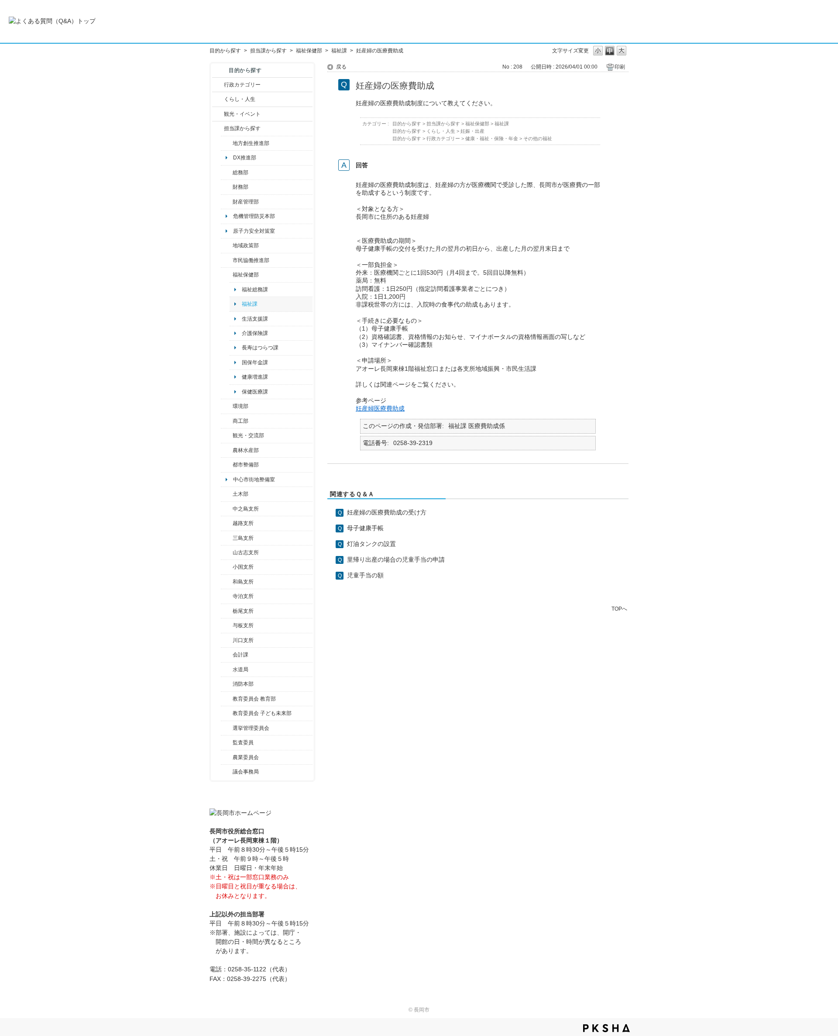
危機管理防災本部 (254, 216)
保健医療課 (255, 392)
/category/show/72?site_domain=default (226, 187)
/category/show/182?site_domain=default (226, 465)
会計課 (240, 655)
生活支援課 (255, 319)
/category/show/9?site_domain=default (218, 128)
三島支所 (243, 538)
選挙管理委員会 (251, 728)
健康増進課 (255, 377)
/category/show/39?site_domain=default (226, 699)
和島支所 (243, 582)
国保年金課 (255, 362)
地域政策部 (246, 245)
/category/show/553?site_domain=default (226, 202)
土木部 (240, 494)
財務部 (240, 187)
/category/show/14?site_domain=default (226, 275)
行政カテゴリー (242, 85)
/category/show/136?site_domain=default (226, 625)
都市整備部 (246, 465)
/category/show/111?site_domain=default (226, 728)
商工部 (240, 421)
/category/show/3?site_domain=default (218, 85)
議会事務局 (246, 772)
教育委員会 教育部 (254, 699)
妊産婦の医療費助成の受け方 (386, 512)
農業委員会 (246, 757)
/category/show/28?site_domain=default (226, 494)
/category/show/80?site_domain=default (226, 611)
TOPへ (619, 608)
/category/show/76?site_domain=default (226, 450)
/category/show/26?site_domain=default (226, 260)
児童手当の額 (365, 575)
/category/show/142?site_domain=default (226, 523)
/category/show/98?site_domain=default (226, 552)
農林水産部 (246, 450)
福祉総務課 (255, 290)
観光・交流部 (248, 435)
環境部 (240, 406)
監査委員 (243, 742)
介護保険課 (255, 333)
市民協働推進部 (251, 260)
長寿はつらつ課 (260, 348)
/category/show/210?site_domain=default (226, 655)
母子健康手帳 (365, 528)
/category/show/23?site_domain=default (226, 406)
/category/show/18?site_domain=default (218, 114)
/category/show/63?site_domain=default (226, 596)
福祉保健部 (309, 51)
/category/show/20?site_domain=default (226, 435)
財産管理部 (246, 202)
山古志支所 (246, 552)
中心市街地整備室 (254, 480)
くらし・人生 (239, 99)
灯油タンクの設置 (371, 543)
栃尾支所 (243, 611)
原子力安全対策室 (254, 231)
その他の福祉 (537, 138)
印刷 (620, 67)
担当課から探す (268, 51)
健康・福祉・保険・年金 (491, 138)
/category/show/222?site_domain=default (226, 757)
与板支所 (243, 625)
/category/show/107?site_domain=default (226, 509)
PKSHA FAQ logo (606, 1028)
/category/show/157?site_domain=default (226, 772)
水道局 (240, 669)
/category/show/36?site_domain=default (226, 421)
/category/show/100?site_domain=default (226, 143)
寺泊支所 (243, 596)
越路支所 (243, 523)
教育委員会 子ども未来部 (262, 713)
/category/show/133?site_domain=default (226, 640)
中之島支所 (246, 509)
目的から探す (225, 51)
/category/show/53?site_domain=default (226, 538)
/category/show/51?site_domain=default (226, 713)
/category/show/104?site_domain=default (226, 245)
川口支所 (243, 640)
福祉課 (339, 51)
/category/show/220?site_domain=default (226, 742)
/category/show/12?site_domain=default (218, 99)
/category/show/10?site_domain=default (226, 172)
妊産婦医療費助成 (380, 408)
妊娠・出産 (472, 131)
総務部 (240, 172)
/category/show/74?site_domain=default (226, 567)
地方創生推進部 (251, 143)
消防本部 (243, 684)
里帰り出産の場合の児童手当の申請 (396, 559)
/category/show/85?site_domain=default (226, 684)
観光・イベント (242, 114)
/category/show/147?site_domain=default (226, 669)
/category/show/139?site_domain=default (226, 582)
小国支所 (243, 567)
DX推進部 (244, 158)
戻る (341, 67)
